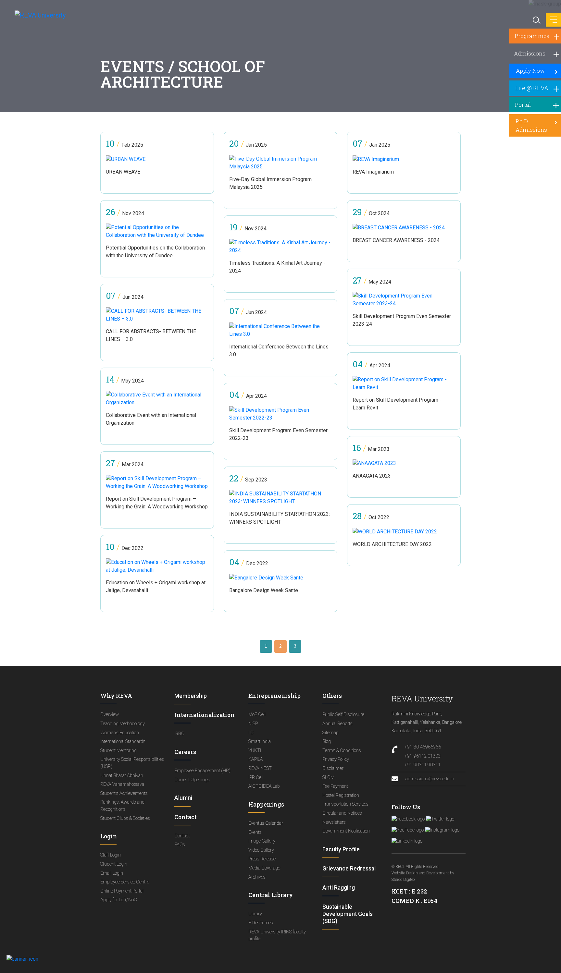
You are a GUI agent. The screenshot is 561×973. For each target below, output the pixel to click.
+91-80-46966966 (423, 747)
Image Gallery (261, 841)
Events (255, 832)
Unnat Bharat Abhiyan (121, 775)
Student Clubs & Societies (125, 818)
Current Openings (192, 780)
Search (536, 19)
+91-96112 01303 (423, 756)
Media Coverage (264, 868)
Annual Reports (337, 723)
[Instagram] (442, 830)
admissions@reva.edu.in (429, 779)
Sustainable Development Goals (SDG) (347, 914)
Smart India (259, 741)
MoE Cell (257, 714)
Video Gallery (261, 850)
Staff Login (110, 855)
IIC (251, 733)
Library (255, 914)
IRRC (179, 733)
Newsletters (334, 822)
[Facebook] (408, 819)
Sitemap (330, 733)
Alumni (183, 798)
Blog (326, 741)
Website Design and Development (420, 873)
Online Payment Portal (121, 891)
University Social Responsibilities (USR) (132, 763)
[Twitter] (440, 819)
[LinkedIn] (407, 841)
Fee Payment (335, 786)
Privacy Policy (335, 759)
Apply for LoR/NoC (118, 900)
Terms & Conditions (341, 750)
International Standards (122, 741)
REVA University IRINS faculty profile (277, 935)
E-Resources (260, 923)
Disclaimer (332, 768)
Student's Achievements (124, 793)
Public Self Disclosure (343, 714)
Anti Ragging (338, 887)
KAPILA (255, 759)
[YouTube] (408, 830)
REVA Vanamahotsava (122, 784)
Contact (182, 836)
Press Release (262, 859)
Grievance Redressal (349, 868)
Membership (190, 696)
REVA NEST (260, 768)
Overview (109, 714)
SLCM (328, 777)
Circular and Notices (342, 813)
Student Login (113, 864)
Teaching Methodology (122, 723)
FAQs (179, 844)
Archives (257, 877)
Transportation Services (345, 804)
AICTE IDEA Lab (264, 786)
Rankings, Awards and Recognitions (122, 805)
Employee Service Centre (124, 882)
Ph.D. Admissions (531, 125)
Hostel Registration (340, 795)
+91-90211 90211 (423, 765)
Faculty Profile (341, 849)
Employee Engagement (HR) (202, 770)
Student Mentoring (118, 750)
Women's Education (119, 733)
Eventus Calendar (265, 823)
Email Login (111, 873)
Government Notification (346, 831)
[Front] (36, 15)
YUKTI (254, 750)
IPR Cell (255, 777)
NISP (253, 723)
